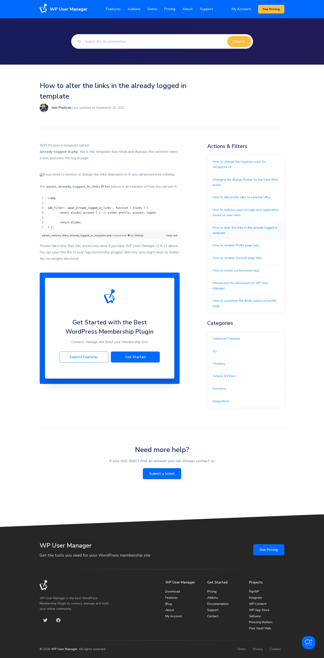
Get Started (135, 357)
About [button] (187, 9)
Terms (241, 649)
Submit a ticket (162, 473)
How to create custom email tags (236, 270)
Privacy (258, 649)
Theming (219, 364)
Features (113, 9)
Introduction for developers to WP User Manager (240, 285)
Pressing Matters (261, 622)
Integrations (221, 401)
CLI (215, 351)
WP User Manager (64, 649)
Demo (152, 9)
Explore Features (84, 357)
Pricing (169, 9)
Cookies (275, 649)
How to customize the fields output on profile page (245, 303)
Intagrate (255, 598)
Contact (212, 616)
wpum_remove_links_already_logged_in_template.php (77, 235)
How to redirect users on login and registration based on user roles (246, 212)
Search (239, 41)
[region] (110, 213)
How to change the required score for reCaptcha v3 (239, 164)
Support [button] (206, 9)
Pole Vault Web (260, 628)
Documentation (218, 604)
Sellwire (255, 616)
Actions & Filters (224, 376)
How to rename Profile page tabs (236, 245)
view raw (171, 235)
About (169, 610)
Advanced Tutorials (226, 338)
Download (172, 591)
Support (212, 610)
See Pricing (269, 549)
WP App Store (259, 610)
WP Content (257, 604)
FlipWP (254, 591)
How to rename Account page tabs (237, 258)
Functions (219, 389)
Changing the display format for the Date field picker (245, 182)
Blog (168, 604)
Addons (134, 9)
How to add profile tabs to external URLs (242, 197)
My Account (241, 9)
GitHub (138, 235)
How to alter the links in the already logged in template (245, 230)
